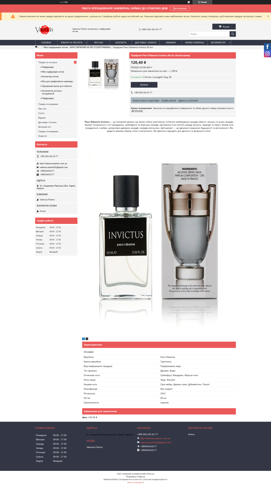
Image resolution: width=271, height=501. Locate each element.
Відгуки (41, 117)
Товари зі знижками (48, 104)
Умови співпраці (194, 42)
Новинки (171, 42)
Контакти (120, 42)
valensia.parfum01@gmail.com (54, 167)
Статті (41, 113)
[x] (87, 339)
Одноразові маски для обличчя (57, 86)
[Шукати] (233, 34)
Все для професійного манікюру (57, 81)
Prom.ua (150, 474)
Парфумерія (48, 67)
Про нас (98, 42)
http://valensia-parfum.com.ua (53, 163)
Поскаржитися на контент (130, 479)
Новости (42, 136)
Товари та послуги (71, 42)
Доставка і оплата (145, 42)
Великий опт (218, 42)
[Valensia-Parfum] (44, 38)
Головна (46, 42)
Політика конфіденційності (155, 479)
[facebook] (83, 339)
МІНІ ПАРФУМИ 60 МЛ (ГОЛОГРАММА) (90, 47)
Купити (144, 84)
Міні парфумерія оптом (56, 47)
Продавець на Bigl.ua (135, 477)
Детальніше (180, 8)
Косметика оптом (50, 76)
